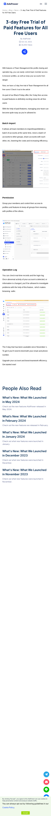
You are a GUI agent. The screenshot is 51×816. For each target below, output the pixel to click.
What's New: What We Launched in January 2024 (24, 431)
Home (4, 10)
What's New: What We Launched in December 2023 (25, 450)
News (16, 10)
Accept (25, 813)
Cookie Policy (8, 807)
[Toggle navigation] (45, 3)
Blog (10, 10)
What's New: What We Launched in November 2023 (25, 469)
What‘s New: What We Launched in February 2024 (24, 416)
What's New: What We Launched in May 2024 (22, 397)
